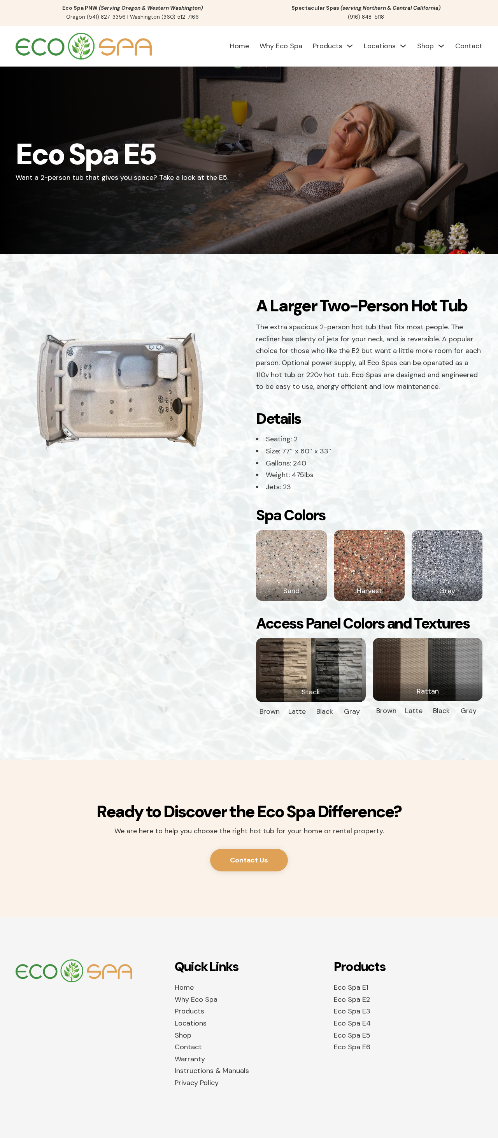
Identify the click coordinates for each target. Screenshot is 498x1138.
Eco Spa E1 (351, 987)
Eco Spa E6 (352, 1047)
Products (327, 46)
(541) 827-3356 (106, 17)
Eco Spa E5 (352, 1035)
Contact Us (249, 860)
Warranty (190, 1059)
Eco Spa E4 (352, 1023)
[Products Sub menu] (349, 45)
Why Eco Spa (281, 46)
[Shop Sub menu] (441, 45)
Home (239, 46)
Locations (380, 46)
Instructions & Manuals (212, 1070)
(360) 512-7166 (180, 17)
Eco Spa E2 (352, 999)
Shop (425, 46)
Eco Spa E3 (352, 1011)
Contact (468, 46)
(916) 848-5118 (366, 17)
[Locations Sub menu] (403, 45)
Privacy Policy (197, 1082)
